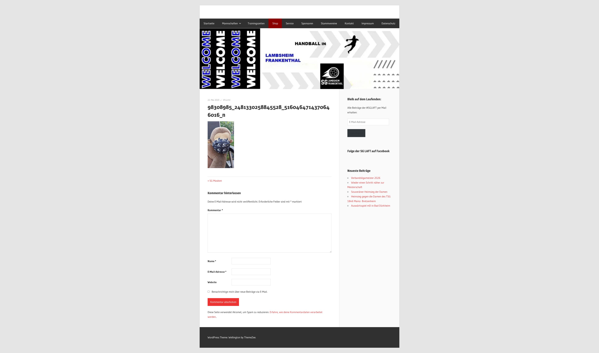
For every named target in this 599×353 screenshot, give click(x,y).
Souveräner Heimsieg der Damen (369, 191)
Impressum (368, 23)
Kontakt (349, 23)
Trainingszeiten (256, 23)
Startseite (209, 23)
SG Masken (215, 180)
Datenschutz (388, 23)
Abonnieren (356, 133)
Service (290, 23)
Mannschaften (230, 23)
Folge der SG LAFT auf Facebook (368, 151)
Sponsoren (307, 23)
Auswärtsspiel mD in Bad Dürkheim (370, 205)
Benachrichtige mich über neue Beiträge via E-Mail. (239, 291)
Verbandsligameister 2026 (365, 177)
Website (212, 282)
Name (212, 261)
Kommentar (215, 210)
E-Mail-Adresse (217, 271)
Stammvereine (329, 23)
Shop (275, 23)
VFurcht (226, 100)
